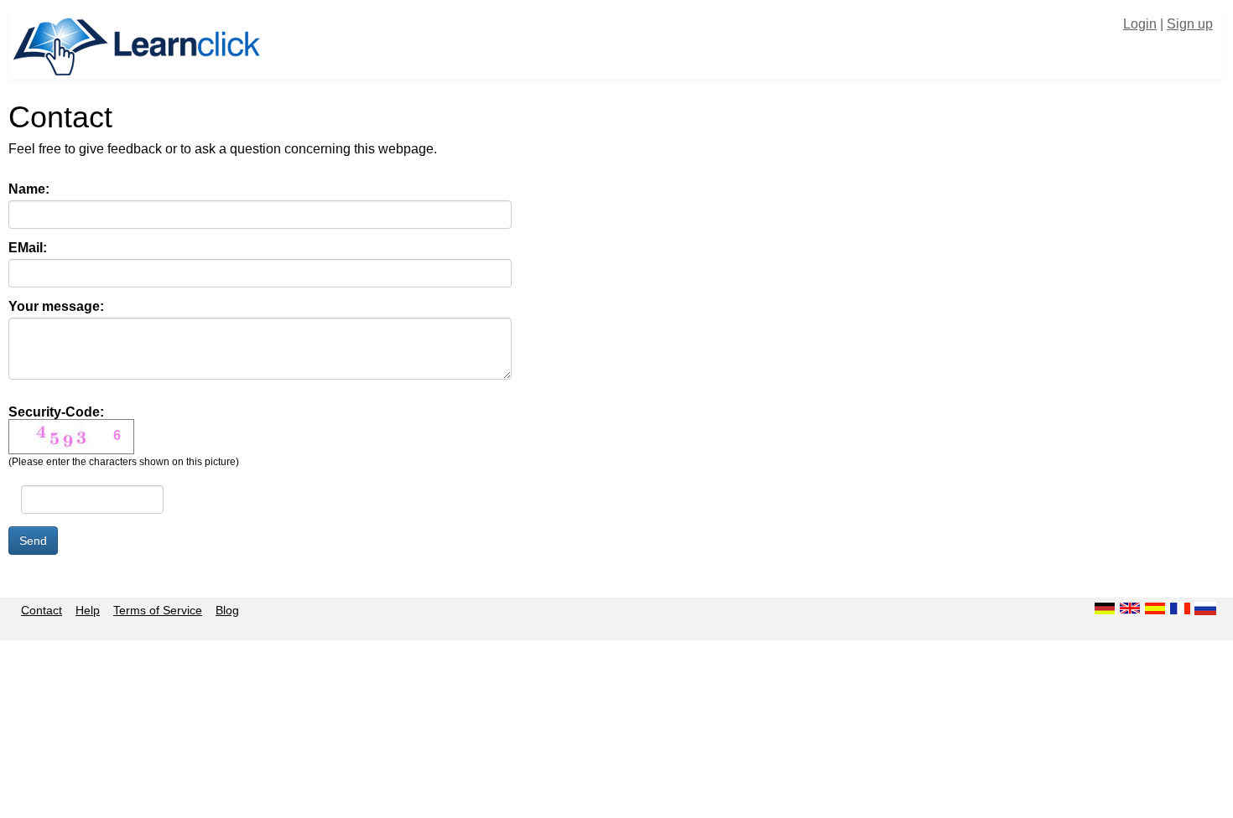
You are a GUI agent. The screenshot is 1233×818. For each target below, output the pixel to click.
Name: (28, 189)
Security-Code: (123, 437)
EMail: (27, 248)
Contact (41, 610)
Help (87, 610)
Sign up (1190, 24)
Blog (227, 610)
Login (1140, 24)
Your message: (56, 306)
